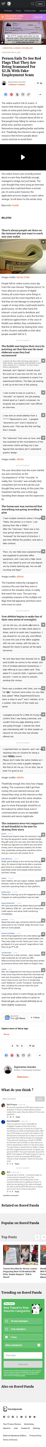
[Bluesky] (21, 1417)
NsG (8, 1172)
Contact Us (25, 1428)
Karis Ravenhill (13, 1121)
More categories (14, 1345)
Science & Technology (23, 48)
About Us (6, 1428)
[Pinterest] (13, 1417)
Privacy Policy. (21, 1375)
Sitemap (36, 1428)
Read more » (23, 1077)
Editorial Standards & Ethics (14, 1436)
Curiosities (7, 48)
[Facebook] (4, 1417)
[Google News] (34, 1417)
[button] (37, 1237)
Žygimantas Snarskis (17, 82)
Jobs (16, 1428)
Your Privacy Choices (12, 1424)
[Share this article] (40, 94)
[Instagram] (8, 1417)
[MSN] (30, 1417)
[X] (17, 1417)
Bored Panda (12, 1409)
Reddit (15, 205)
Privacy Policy (35, 1436)
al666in (20, 459)
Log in (40, 4)
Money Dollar (23, 277)
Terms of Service (10, 1440)
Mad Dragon (12, 1104)
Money (6, 1034)
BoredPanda (9, 3)
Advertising (29, 1424)
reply (18, 1117)
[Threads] (26, 1417)
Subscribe (23, 1364)
